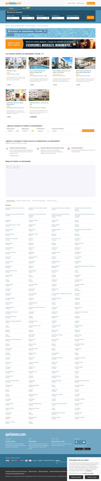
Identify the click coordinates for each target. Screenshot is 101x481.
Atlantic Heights (55, 224)
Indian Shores (78, 307)
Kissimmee (77, 316)
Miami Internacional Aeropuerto (13, 339)
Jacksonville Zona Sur (11, 316)
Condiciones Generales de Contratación (58, 471)
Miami (7, 335)
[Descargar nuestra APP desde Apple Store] (87, 449)
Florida (76, 289)
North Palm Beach (33, 348)
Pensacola (8, 367)
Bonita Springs (9, 243)
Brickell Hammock (79, 243)
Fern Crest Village (33, 284)
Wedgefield (8, 417)
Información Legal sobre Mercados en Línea (15, 473)
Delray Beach (55, 270)
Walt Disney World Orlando (58, 412)
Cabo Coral (31, 247)
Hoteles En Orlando (31, 25)
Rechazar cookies (76, 477)
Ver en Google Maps (14, 166)
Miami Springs (55, 339)
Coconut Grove (9, 261)
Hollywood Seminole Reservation (37, 307)
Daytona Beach (55, 266)
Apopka (77, 220)
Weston (30, 422)
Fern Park (54, 284)
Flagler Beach (55, 289)
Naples (53, 344)
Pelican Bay (55, 362)
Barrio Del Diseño (10, 234)
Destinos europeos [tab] (52, 200)
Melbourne (77, 330)
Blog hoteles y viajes (58, 441)
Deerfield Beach (33, 270)
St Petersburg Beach (34, 385)
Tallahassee (55, 389)
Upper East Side (10, 408)
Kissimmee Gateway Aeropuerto (14, 321)
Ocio (23, 8)
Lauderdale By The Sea (34, 325)
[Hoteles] (17, 3)
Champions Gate (56, 252)
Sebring (77, 376)
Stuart (53, 385)
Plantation (54, 367)
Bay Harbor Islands (33, 234)
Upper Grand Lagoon (34, 408)
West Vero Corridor (10, 422)
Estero (30, 280)
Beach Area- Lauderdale (12, 238)
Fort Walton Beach (56, 298)
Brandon (54, 243)
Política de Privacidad (43, 471)
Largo (7, 325)
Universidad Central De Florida (59, 403)
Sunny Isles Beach (79, 385)
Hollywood (77, 302)
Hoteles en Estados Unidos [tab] (24, 200)
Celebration (31, 252)
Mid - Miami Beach (79, 339)
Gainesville (77, 298)
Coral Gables (32, 261)
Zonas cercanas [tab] (10, 200)
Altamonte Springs (33, 220)
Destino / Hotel (10, 15)
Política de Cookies (32, 471)
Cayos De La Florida (11, 252)
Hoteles (7, 25)
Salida (40, 15)
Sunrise (7, 389)
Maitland (8, 330)
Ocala (53, 348)
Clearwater (8, 257)
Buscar (90, 17)
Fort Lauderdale (33, 293)
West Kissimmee (33, 417)
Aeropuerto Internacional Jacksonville (61, 208)
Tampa (7, 394)
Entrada (26, 15)
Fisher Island (32, 289)
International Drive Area (11, 312)
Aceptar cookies (92, 477)
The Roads (8, 399)
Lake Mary (54, 321)
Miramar (8, 344)
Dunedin (54, 275)
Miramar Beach (32, 344)
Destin (76, 270)
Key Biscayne (55, 316)
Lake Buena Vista (33, 321)
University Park (78, 403)
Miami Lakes (32, 339)
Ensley (7, 280)
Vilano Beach (9, 412)
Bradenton (31, 243)
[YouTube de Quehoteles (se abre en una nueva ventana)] (84, 442)
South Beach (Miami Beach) (12, 380)
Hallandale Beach (33, 302)
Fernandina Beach (79, 284)
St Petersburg (9, 385)
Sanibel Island (9, 376)
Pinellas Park (32, 367)
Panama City (9, 362)
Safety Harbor (55, 371)
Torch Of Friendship (80, 399)
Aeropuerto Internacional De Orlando (38, 208)
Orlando (8, 353)
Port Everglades (9, 371)
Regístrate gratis (14, 155)
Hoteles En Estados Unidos (17, 25)
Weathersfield (78, 412)
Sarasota (31, 376)
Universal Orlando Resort (35, 403)
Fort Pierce (31, 298)
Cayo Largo (78, 247)
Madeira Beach (78, 325)
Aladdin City (8, 220)
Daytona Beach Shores (11, 270)
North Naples (9, 348)
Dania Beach (9, 266)
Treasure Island (9, 403)
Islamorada (31, 312)
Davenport (31, 266)
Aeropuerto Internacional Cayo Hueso (15, 208)
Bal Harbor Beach (56, 229)
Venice (53, 408)
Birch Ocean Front (56, 238)
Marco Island (55, 330)
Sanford (77, 371)
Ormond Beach (55, 353)
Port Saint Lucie (33, 371)
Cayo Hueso (55, 247)
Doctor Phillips (9, 275)
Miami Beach (32, 335)
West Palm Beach (56, 417)
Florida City (8, 293)
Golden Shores (9, 302)
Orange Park (78, 348)
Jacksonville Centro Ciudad (81, 312)
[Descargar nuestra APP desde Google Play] (79, 449)
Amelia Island (55, 220)
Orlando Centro (32, 353)
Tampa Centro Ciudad (57, 394)
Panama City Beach (34, 362)
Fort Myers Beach (10, 298)
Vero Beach (78, 408)
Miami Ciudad (78, 335)
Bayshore (77, 234)
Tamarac (77, 389)
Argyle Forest (32, 224)
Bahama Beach (9, 229)
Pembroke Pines (79, 362)
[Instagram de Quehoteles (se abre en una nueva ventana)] (80, 442)
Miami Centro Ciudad (57, 335)
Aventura (77, 224)
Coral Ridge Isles (56, 261)
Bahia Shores (32, 229)
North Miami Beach (79, 344)
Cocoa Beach (78, 257)
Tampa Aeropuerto (33, 394)
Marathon (31, 330)
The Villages (32, 399)
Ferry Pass (8, 289)
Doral (30, 275)
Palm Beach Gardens (80, 357)
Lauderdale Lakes (56, 325)
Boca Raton (78, 238)
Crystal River (78, 261)
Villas (30, 412)
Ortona (76, 353)
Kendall (30, 316)
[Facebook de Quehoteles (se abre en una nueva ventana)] (76, 442)
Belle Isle (31, 238)
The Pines (77, 394)
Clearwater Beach (33, 257)
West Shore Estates (80, 417)
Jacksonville (55, 312)
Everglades (54, 280)
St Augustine (32, 380)
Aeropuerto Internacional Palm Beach (15, 214)
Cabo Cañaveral (10, 247)
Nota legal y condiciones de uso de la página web (16, 471)
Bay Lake (54, 234)
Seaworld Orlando (56, 376)
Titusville (54, 399)
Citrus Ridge (78, 252)
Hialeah (53, 302)
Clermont (54, 257)
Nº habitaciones (55, 15)
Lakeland (77, 321)
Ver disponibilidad (88, 130)
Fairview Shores (79, 280)
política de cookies (88, 473)
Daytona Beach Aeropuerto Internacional (85, 266)
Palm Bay (8, 357)
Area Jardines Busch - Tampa (13, 224)
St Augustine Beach (56, 380)
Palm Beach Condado (57, 357)
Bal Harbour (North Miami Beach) (83, 229)
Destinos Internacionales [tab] (38, 200)
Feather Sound (9, 284)
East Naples (78, 275)
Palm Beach (32, 357)
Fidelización (32, 441)
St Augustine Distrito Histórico (82, 380)
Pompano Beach (79, 367)
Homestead (54, 307)
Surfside (31, 389)
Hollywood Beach (10, 307)
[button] (91, 3)
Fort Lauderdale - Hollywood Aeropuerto (62, 293)
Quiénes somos (10, 441)
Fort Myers (77, 293)
